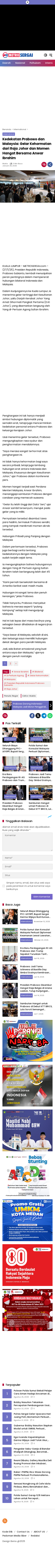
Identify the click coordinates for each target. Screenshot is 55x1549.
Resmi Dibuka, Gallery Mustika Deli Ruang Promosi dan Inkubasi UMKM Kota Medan (32, 1462)
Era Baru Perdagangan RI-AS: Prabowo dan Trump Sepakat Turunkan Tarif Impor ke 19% (14, 777)
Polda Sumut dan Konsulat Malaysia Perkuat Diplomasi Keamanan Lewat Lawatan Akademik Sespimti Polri (39, 748)
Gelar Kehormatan (39, 675)
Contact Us (23, 1531)
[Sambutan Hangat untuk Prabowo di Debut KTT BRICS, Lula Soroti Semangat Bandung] (41, 792)
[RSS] (4, 1520)
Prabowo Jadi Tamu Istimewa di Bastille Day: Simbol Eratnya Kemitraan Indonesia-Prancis (40, 777)
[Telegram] (44, 715)
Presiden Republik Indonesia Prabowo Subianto (24, 684)
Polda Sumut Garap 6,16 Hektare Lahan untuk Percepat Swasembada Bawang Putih (32, 1497)
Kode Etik (7, 1531)
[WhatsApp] (50, 715)
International (8, 134)
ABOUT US (39, 1531)
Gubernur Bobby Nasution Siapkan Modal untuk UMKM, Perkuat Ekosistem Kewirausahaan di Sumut (33, 1427)
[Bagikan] (50, 164)
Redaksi (35, 1535)
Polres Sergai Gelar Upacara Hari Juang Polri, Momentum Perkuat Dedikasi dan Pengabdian (32, 1415)
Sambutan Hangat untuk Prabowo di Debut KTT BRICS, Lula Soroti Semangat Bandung (41, 806)
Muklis (5, 163)
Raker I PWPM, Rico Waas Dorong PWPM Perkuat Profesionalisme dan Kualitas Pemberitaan (32, 1474)
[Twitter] (38, 715)
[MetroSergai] (17, 54)
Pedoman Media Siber (14, 1535)
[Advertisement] (27, 98)
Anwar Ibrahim (21, 671)
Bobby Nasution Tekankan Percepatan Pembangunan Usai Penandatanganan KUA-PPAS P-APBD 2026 (31, 1404)
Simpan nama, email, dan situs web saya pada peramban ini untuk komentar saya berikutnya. (28, 886)
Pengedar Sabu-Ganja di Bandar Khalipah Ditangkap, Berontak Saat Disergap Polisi (32, 1450)
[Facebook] (32, 715)
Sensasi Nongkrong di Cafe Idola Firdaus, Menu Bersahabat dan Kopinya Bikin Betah (32, 1485)
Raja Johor (12, 689)
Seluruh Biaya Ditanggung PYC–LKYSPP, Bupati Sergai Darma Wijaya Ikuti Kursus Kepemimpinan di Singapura (14, 748)
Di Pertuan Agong (15, 675)
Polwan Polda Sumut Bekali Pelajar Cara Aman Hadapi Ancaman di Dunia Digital (33, 1392)
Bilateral (39, 671)
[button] (45, 55)
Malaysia (11, 679)
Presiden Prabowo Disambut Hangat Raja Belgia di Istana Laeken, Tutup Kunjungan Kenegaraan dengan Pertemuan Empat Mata (14, 806)
